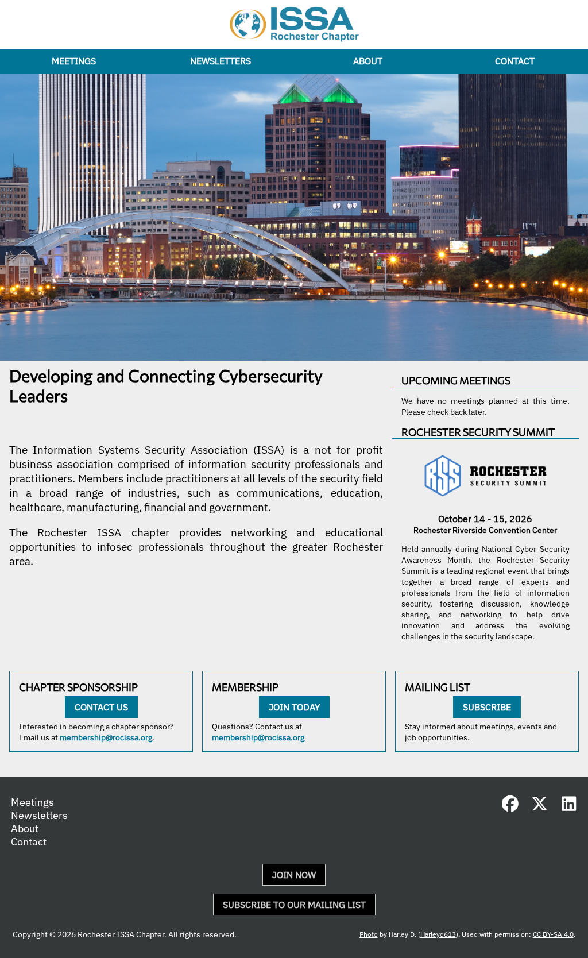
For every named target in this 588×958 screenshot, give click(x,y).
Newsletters (220, 61)
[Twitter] (539, 806)
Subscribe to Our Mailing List (294, 904)
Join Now (294, 874)
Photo (368, 934)
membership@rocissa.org (106, 737)
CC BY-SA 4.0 (553, 934)
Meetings (74, 61)
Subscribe (487, 707)
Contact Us (101, 707)
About (367, 61)
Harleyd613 (438, 934)
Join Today (294, 707)
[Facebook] (510, 806)
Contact (515, 61)
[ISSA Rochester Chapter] (294, 24)
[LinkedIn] (569, 806)
